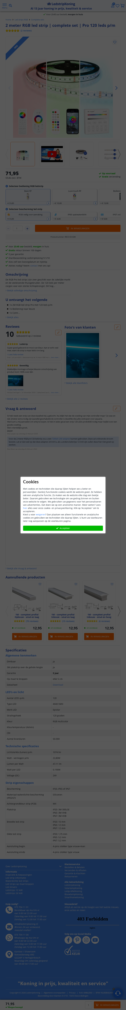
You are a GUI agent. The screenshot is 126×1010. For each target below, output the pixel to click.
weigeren (40, 514)
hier (25, 508)
